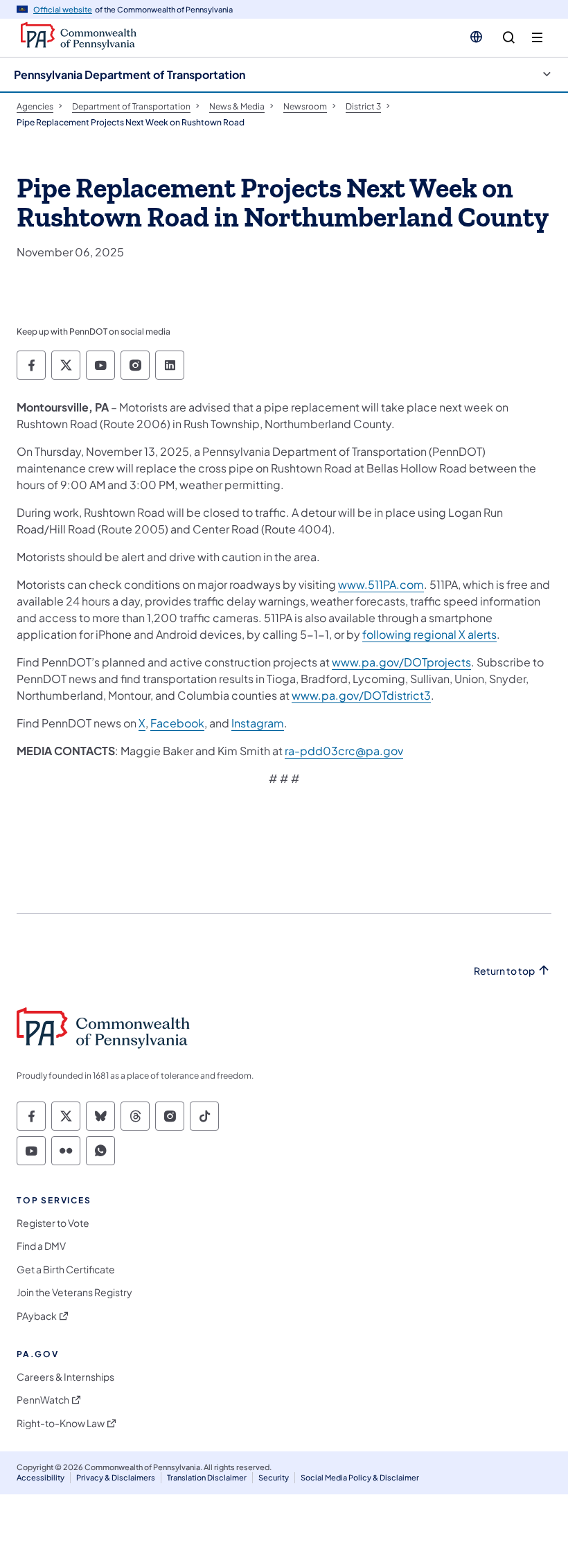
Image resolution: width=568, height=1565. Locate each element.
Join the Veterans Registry (74, 1292)
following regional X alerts (429, 634)
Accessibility (40, 1477)
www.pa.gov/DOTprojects (401, 662)
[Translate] (476, 37)
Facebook (177, 723)
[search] (509, 37)
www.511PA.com (381, 584)
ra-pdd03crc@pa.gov (344, 750)
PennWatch (43, 1400)
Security (273, 1477)
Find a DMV (41, 1246)
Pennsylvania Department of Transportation (129, 74)
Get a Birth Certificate (66, 1269)
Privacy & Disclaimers (115, 1477)
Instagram (257, 723)
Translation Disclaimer (207, 1477)
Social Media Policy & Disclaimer (360, 1477)
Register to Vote (53, 1223)
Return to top (504, 971)
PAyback (37, 1316)
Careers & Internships (65, 1377)
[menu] (537, 37)
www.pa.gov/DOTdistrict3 (361, 695)
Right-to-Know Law (61, 1423)
